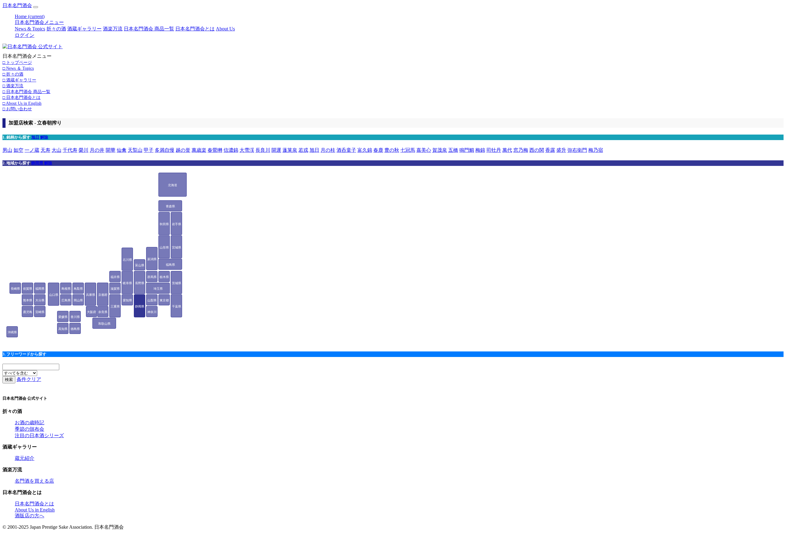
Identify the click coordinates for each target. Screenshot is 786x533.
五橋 (453, 150)
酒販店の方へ (29, 515)
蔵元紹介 (24, 458)
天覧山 (135, 150)
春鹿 (378, 150)
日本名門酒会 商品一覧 (149, 28)
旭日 (35, 137)
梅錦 (480, 150)
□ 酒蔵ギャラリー (19, 79)
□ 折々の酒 (12, 74)
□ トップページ (17, 62)
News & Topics (30, 28)
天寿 (45, 150)
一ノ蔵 (32, 150)
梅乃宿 (595, 150)
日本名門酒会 (17, 5)
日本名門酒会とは (195, 28)
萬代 (507, 150)
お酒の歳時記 (29, 422)
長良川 (262, 150)
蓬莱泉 (289, 150)
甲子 (149, 150)
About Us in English (35, 509)
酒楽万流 (113, 28)
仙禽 (121, 150)
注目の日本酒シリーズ (39, 435)
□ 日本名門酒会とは (21, 97)
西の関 (536, 150)
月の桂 (328, 150)
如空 (18, 150)
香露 (550, 150)
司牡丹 (493, 150)
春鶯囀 (215, 150)
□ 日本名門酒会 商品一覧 (26, 91)
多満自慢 (164, 150)
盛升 (561, 150)
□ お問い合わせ (17, 108)
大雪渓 (246, 150)
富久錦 (364, 150)
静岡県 (37, 163)
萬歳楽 (199, 150)
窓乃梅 (520, 150)
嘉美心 (423, 150)
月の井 (97, 150)
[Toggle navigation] (35, 7)
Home (30, 16)
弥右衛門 (577, 150)
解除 (44, 137)
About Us (225, 28)
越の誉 (183, 150)
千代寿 (70, 150)
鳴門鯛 (466, 150)
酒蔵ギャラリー (84, 28)
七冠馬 (407, 150)
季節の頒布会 (29, 429)
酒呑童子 (346, 150)
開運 (276, 150)
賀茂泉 (439, 150)
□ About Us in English (21, 103)
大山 (56, 150)
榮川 (83, 150)
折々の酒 (56, 28)
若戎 (303, 150)
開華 (110, 150)
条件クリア (29, 379)
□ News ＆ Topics (18, 68)
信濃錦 (231, 150)
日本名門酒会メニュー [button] (39, 22)
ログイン (24, 35)
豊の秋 (391, 150)
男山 (7, 150)
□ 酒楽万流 (12, 85)
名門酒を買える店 (34, 481)
